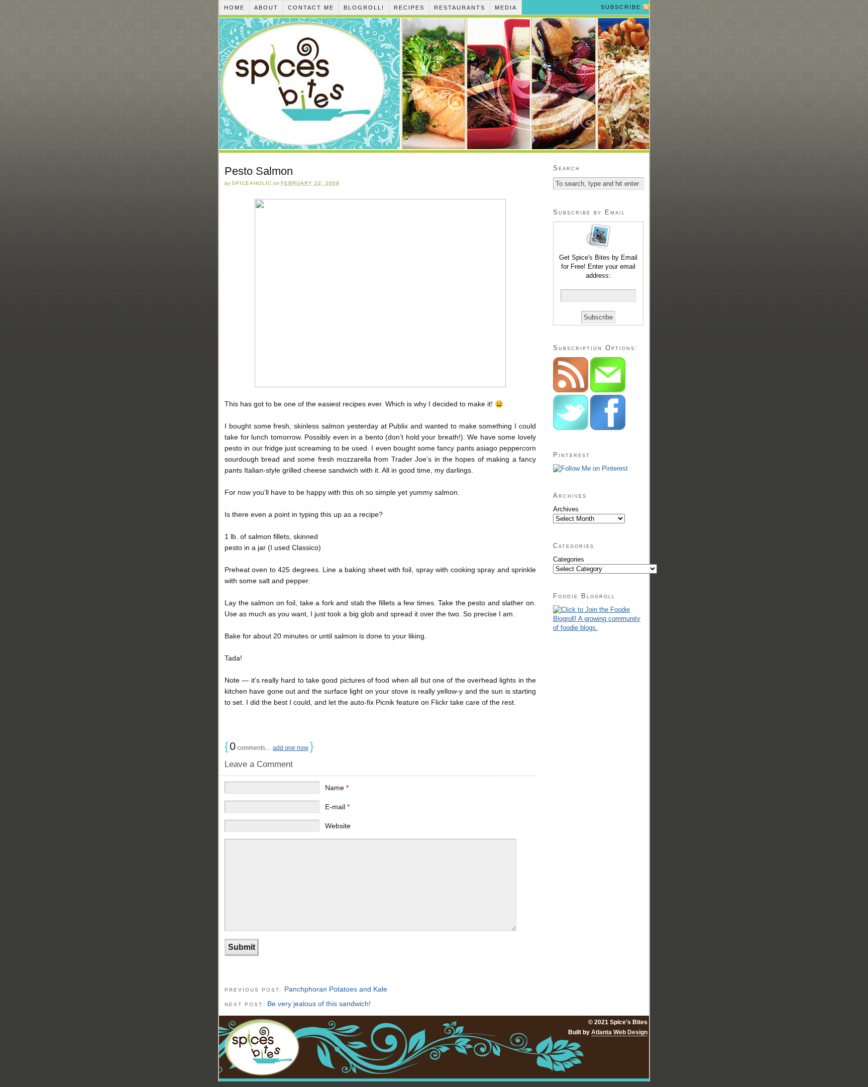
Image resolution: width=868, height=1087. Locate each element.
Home (234, 8)
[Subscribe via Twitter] (571, 427)
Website (338, 826)
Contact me (311, 8)
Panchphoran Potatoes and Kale (335, 989)
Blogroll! (364, 8)
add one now (290, 747)
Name (337, 788)
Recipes (409, 8)
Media (506, 8)
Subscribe (621, 7)
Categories (568, 559)
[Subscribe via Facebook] (607, 427)
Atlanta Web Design (619, 1032)
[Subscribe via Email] (607, 390)
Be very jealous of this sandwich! (319, 1004)
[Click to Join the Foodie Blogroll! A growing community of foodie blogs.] (598, 627)
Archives (566, 509)
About (266, 8)
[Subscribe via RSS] (571, 390)
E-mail (337, 807)
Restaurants (459, 8)
